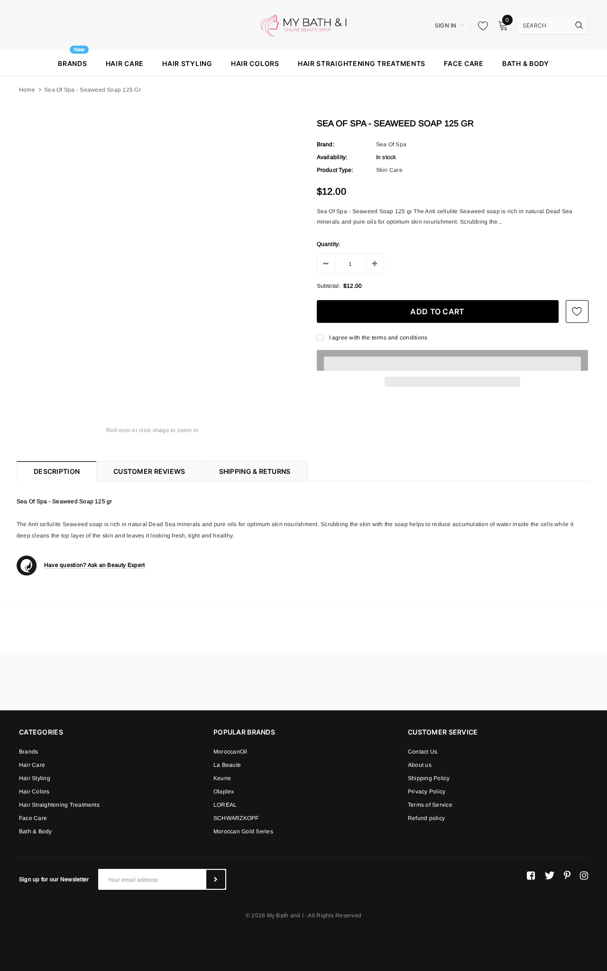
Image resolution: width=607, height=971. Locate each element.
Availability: (332, 157)
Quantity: (328, 244)
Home (27, 89)
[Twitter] (549, 875)
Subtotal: (328, 286)
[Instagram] (584, 875)
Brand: (325, 144)
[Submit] (215, 879)
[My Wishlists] (480, 25)
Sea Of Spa (391, 144)
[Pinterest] (567, 875)
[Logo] (303, 24)
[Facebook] (531, 875)
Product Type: (335, 170)
